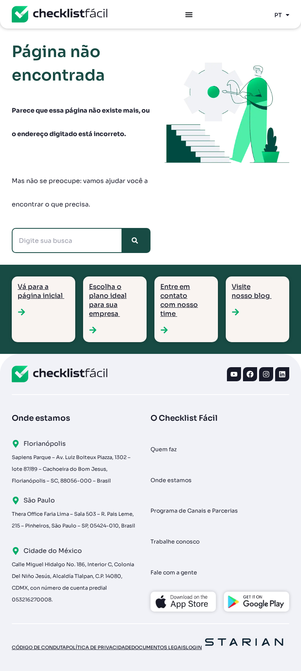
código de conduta (39, 647)
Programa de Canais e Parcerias (194, 510)
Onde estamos (171, 480)
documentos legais (158, 647)
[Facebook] (250, 374)
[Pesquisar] (136, 240)
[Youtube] (234, 374)
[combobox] (67, 240)
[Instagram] (266, 374)
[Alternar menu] (189, 14)
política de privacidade (98, 647)
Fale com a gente (173, 572)
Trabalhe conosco (174, 541)
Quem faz (163, 449)
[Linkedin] (282, 374)
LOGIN (194, 647)
